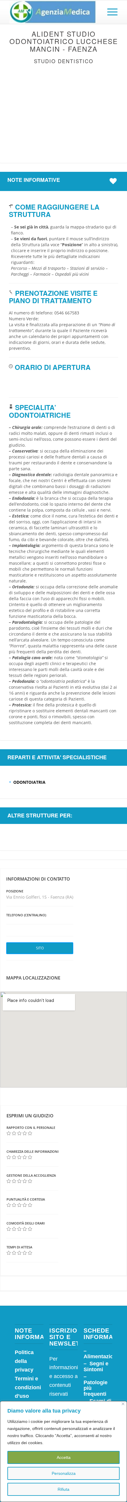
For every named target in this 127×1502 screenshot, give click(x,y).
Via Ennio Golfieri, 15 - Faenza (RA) (39, 897)
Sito (40, 948)
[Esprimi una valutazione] (8, 1133)
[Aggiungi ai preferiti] (115, 181)
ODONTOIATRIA (29, 782)
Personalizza (64, 1473)
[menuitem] (109, 12)
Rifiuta (63, 1489)
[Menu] (109, 12)
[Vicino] (123, 1404)
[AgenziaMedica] (52, 12)
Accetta (64, 1457)
